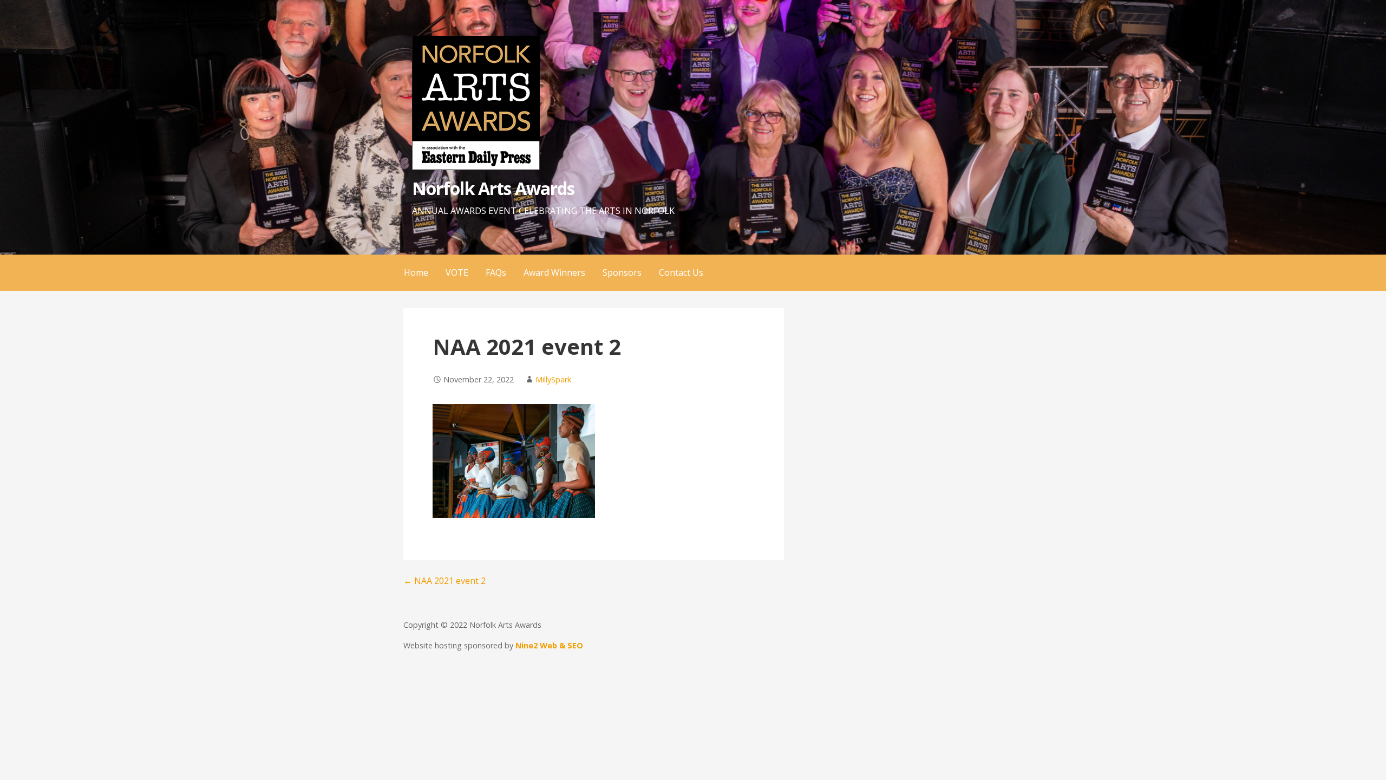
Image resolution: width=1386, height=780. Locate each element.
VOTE (457, 272)
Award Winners (554, 272)
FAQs (496, 272)
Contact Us (681, 272)
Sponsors (622, 272)
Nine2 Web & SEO (549, 645)
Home (416, 272)
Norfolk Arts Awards (493, 188)
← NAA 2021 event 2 (444, 581)
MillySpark (553, 379)
